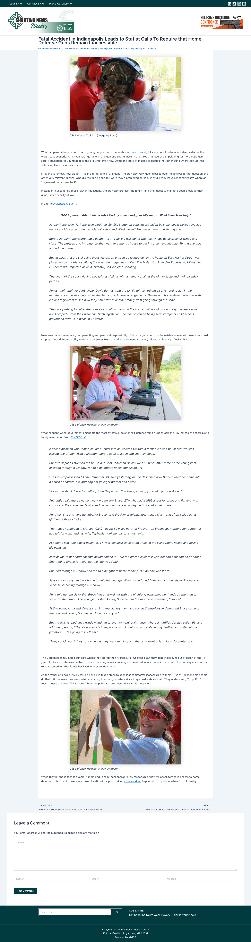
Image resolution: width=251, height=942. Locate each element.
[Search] (116, 912)
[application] (70, 3)
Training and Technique (145, 48)
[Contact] (229, 4)
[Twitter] (234, 4)
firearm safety (139, 152)
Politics (124, 48)
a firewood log (132, 781)
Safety (131, 48)
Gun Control (114, 48)
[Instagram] (239, 4)
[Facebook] (244, 4)
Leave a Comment (78, 48)
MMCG (132, 937)
